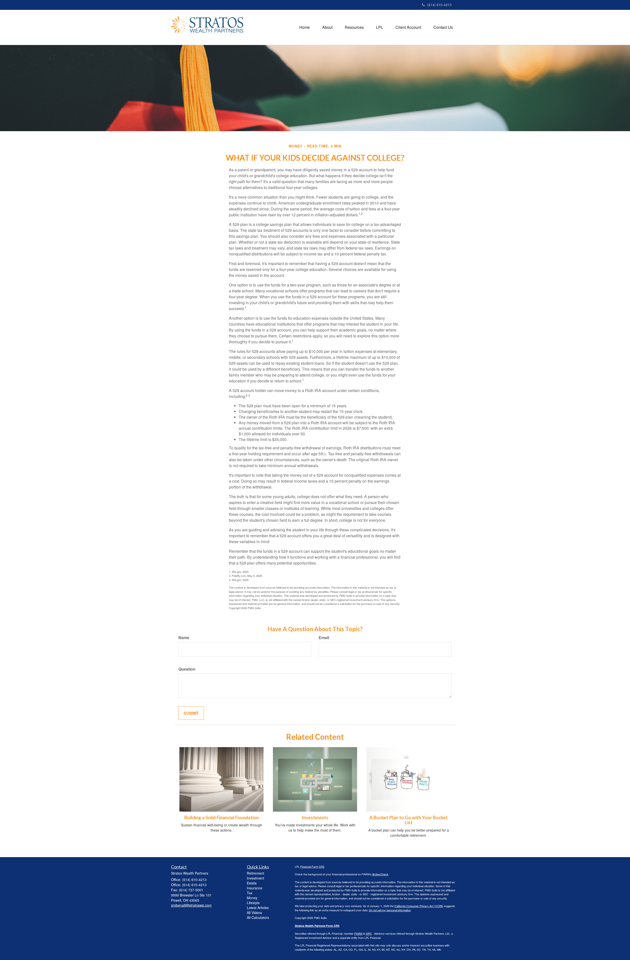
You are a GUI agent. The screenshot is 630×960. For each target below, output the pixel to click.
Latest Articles (258, 907)
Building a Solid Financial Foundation (221, 817)
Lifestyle (253, 902)
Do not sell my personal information (390, 910)
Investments (315, 817)
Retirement (255, 873)
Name (183, 637)
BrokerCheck (380, 874)
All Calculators (258, 917)
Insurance (254, 887)
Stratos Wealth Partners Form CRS (317, 926)
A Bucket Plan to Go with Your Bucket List (408, 820)
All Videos (254, 912)
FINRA (358, 933)
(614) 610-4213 (439, 4)
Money (252, 897)
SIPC (369, 933)
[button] (327, 27)
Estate (252, 883)
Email (324, 637)
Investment (255, 878)
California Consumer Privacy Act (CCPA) (418, 906)
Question (186, 669)
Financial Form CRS (312, 866)
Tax (249, 892)
